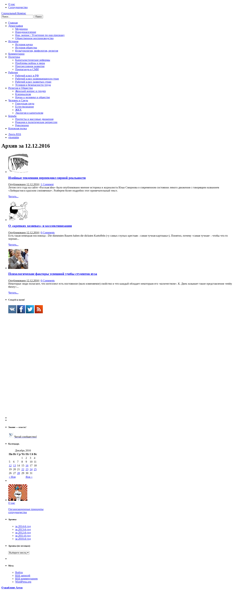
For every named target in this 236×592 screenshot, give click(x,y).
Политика (14, 56)
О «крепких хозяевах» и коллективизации (40, 226)
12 (10, 465)
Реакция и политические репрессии (36, 122)
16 (27, 465)
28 (18, 473)
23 (27, 469)
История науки (24, 44)
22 (22, 469)
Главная (13, 22)
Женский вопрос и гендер (30, 91)
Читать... (13, 196)
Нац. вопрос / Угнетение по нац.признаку (40, 35)
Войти (19, 572)
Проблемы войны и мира (30, 63)
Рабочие (13, 72)
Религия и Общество (20, 88)
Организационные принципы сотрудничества (26, 511)
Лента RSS (14, 134)
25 (35, 469)
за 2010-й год (23, 538)
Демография (15, 25)
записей (22, 575)
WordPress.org (23, 581)
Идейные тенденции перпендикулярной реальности (47, 178)
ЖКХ (18, 109)
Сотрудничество (18, 7)
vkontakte (13, 137)
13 (14, 465)
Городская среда (24, 103)
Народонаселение (25, 32)
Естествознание (24, 106)
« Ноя (12, 476)
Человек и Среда (18, 100)
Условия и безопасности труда (33, 84)
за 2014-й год (23, 526)
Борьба (12, 115)
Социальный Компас (13, 13)
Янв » (29, 476)
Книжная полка (17, 128)
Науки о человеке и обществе (32, 97)
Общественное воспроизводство (34, 38)
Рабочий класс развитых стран (33, 81)
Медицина (21, 28)
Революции (22, 125)
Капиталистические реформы (32, 60)
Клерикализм (23, 94)
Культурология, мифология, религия (36, 50)
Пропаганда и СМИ (27, 69)
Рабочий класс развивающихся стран (37, 78)
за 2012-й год (23, 532)
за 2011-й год (23, 535)
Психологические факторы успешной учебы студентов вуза (52, 274)
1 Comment (47, 184)
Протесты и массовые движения (34, 119)
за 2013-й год (23, 529)
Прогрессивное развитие (30, 66)
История (13, 41)
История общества (26, 47)
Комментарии (16, 53)
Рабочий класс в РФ (27, 75)
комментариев (26, 578)
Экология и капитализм (29, 112)
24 (31, 469)
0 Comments (48, 232)
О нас (11, 4)
